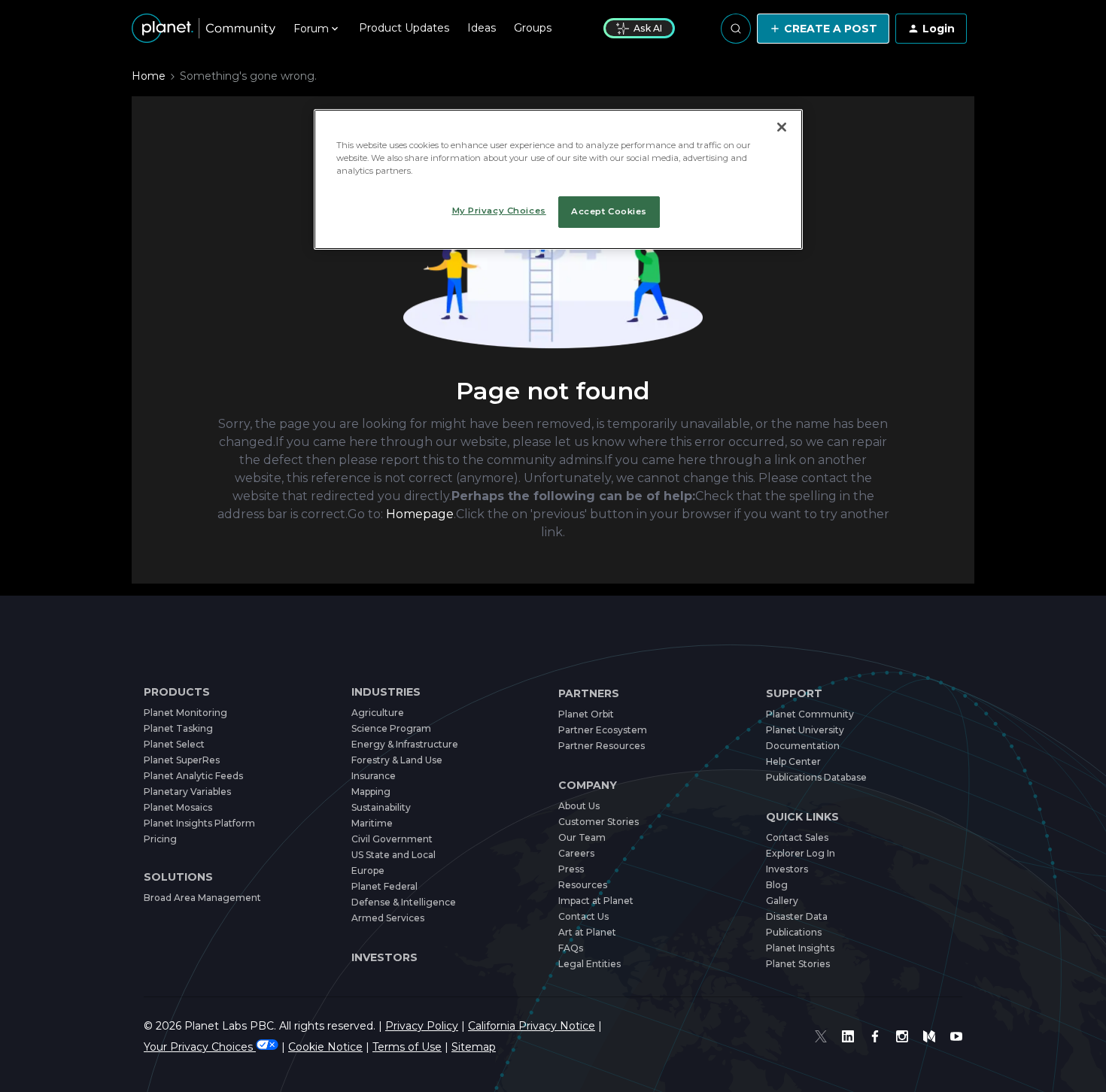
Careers (576, 853)
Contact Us (583, 916)
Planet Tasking (178, 728)
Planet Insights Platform (199, 823)
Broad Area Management (202, 897)
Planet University (805, 730)
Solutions (178, 877)
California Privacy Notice (531, 1026)
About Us (579, 805)
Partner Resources (601, 745)
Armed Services (387, 918)
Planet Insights (800, 948)
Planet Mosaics (178, 807)
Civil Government (392, 839)
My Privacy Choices (499, 210)
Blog (777, 884)
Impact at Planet (596, 900)
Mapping (370, 791)
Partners (588, 693)
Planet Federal (384, 886)
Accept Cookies (609, 211)
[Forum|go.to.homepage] (203, 29)
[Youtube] (956, 1036)
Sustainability (381, 807)
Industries (386, 692)
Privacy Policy (421, 1026)
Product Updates (404, 28)
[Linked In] (848, 1036)
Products (177, 692)
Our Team (582, 837)
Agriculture (377, 712)
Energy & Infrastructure (404, 744)
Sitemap (473, 1047)
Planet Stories (798, 963)
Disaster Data (797, 916)
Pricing (160, 839)
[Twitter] (821, 1036)
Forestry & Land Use (396, 760)
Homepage (420, 514)
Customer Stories (598, 821)
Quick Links (802, 817)
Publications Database (816, 777)
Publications (794, 932)
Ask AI (648, 28)
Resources (582, 884)
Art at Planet (587, 932)
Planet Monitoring (185, 712)
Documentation (803, 745)
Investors (384, 957)
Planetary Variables (187, 791)
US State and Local (393, 854)
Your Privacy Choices (200, 1047)
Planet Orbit (586, 714)
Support (794, 693)
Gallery (782, 900)
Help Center (793, 761)
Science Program (391, 728)
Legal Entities (589, 963)
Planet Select (174, 744)
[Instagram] (902, 1036)
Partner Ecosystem (602, 730)
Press (571, 869)
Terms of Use (407, 1047)
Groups (532, 28)
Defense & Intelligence (403, 902)
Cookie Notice (325, 1047)
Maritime (372, 823)
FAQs (570, 948)
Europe (367, 870)
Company (587, 785)
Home (149, 76)
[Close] (781, 127)
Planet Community (810, 714)
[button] (823, 29)
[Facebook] (875, 1036)
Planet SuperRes (182, 760)
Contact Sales (797, 837)
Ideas (481, 28)
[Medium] (929, 1036)
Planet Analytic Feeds (193, 775)
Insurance (373, 775)
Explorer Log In (800, 853)
